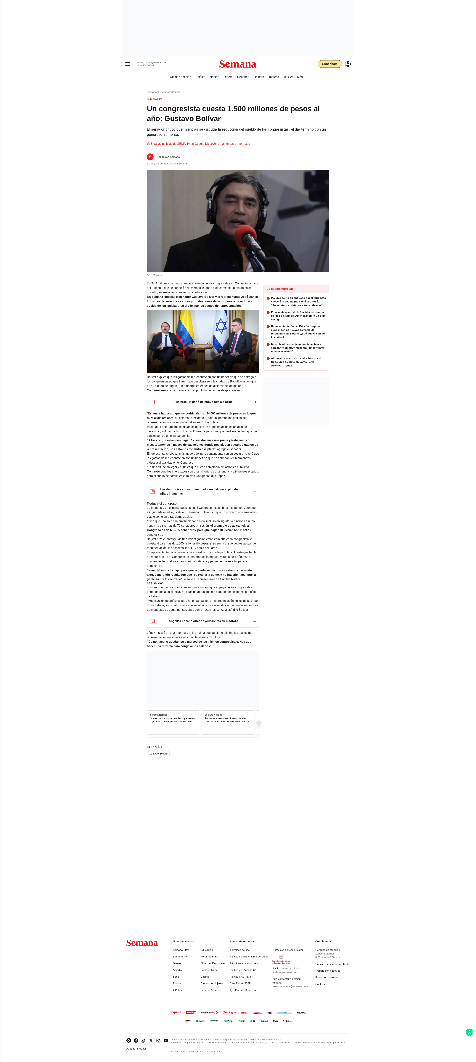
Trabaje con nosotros (327, 970)
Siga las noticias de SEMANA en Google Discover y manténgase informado (200, 143)
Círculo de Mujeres (212, 983)
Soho (176, 976)
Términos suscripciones (244, 963)
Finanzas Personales (213, 963)
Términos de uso (240, 949)
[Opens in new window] (136, 1040)
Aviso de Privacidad (140, 1048)
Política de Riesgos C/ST (244, 969)
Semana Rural (209, 969)
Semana (152, 91)
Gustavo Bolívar (158, 753)
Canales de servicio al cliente (332, 963)
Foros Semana (209, 956)
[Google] (128, 1040)
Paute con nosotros (326, 977)
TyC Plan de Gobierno (243, 990)
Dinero (177, 963)
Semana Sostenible (212, 990)
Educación (207, 949)
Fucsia (177, 983)
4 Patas (177, 990)
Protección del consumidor (287, 949)
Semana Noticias (170, 91)
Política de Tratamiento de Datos (249, 956)
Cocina (205, 976)
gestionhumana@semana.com (290, 986)
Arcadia (177, 969)
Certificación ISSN (240, 983)
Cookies (320, 984)
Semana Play (181, 949)
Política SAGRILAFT (242, 976)
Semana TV (180, 956)
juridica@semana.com (285, 972)
